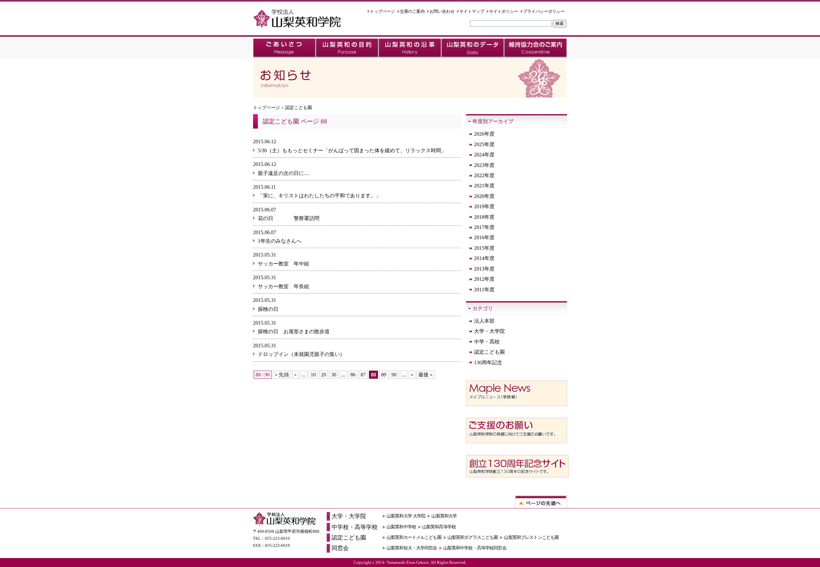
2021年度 (484, 185)
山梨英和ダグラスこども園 (472, 537)
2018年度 (484, 217)
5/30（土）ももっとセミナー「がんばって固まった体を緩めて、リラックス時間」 (352, 150)
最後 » (425, 374)
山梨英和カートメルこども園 (414, 537)
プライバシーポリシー (544, 11)
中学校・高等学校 (355, 527)
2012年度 (484, 279)
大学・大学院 (489, 331)
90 (394, 374)
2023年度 (484, 165)
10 (313, 374)
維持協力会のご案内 (535, 48)
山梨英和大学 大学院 (406, 515)
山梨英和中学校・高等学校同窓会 (474, 547)
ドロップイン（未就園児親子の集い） (301, 354)
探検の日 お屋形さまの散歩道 (294, 331)
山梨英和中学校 (401, 526)
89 (383, 374)
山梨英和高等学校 (439, 526)
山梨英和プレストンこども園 (531, 537)
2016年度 (484, 237)
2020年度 (484, 196)
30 (333, 374)
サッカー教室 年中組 (283, 263)
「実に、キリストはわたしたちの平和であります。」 (319, 195)
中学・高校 (487, 341)
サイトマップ (471, 11)
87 (363, 374)
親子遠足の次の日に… (283, 173)
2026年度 (484, 134)
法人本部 (484, 321)
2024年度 (484, 154)
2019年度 (484, 206)
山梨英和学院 (297, 19)
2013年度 (484, 269)
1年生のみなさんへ (279, 241)
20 (323, 374)
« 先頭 (282, 374)
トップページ (382, 11)
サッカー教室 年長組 (283, 286)
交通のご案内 (412, 11)
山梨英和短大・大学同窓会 (412, 547)
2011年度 (484, 289)
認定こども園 (489, 352)
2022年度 (484, 175)
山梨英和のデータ (472, 48)
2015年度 (484, 248)
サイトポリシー (503, 11)
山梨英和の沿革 (410, 48)
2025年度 (484, 144)
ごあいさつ (284, 48)
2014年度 (484, 258)
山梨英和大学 (444, 515)
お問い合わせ (442, 11)
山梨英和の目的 (347, 48)
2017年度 (484, 227)
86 (353, 374)
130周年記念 (488, 362)
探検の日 (268, 309)
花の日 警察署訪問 (291, 218)
